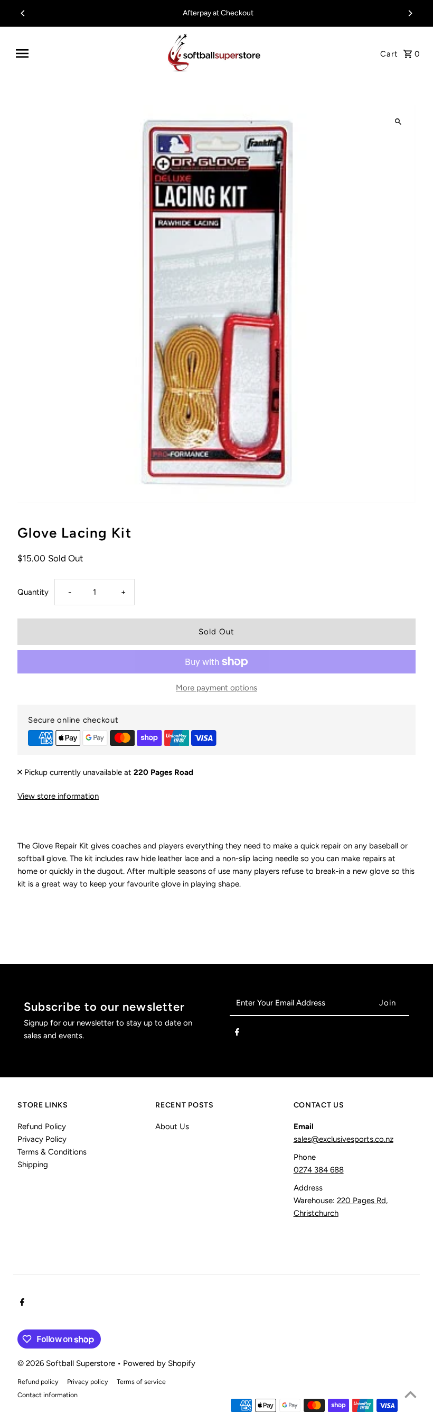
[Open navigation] (85, 53)
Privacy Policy (42, 1139)
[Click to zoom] (398, 122)
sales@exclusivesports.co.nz (343, 1139)
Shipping (32, 1164)
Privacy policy (87, 1382)
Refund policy (38, 1382)
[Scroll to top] (410, 1394)
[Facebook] (237, 1034)
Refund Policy (41, 1126)
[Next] (410, 13)
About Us (172, 1126)
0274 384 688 (319, 1170)
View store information (58, 796)
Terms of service (141, 1382)
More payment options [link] (216, 687)
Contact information (47, 1395)
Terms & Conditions (52, 1152)
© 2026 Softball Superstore (67, 1363)
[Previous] (23, 13)
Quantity (33, 592)
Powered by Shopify (159, 1363)
